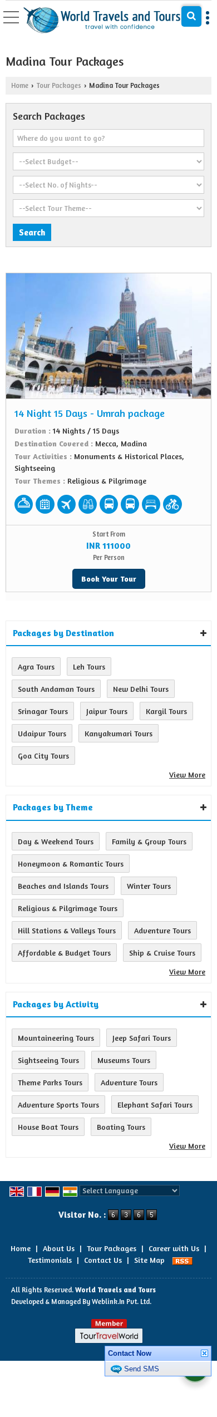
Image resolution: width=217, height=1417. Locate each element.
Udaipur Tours (42, 733)
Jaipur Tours (106, 711)
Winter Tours (149, 885)
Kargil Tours (166, 711)
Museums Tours (123, 1060)
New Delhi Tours (141, 688)
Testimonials (50, 1260)
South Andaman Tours (56, 688)
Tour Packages (58, 85)
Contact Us (103, 1260)
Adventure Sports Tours (58, 1104)
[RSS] (182, 1260)
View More (187, 774)
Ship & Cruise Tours (162, 952)
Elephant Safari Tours (155, 1104)
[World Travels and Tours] (101, 21)
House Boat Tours (48, 1126)
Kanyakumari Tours (118, 733)
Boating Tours (121, 1126)
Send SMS (141, 1369)
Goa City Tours (43, 755)
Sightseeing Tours (48, 1060)
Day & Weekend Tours (55, 841)
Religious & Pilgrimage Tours (67, 908)
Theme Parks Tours (50, 1082)
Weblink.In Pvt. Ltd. (121, 1301)
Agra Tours (36, 666)
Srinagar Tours (43, 711)
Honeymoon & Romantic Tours (71, 863)
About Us (59, 1248)
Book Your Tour (108, 578)
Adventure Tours (162, 930)
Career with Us (174, 1248)
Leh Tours (89, 666)
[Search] (191, 16)
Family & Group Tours (149, 841)
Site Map (149, 1260)
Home (19, 85)
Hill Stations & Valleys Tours (67, 930)
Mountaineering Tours (56, 1037)
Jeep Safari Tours (141, 1037)
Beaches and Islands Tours (63, 885)
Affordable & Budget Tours (64, 952)
